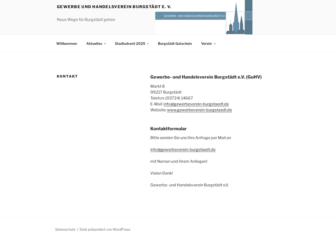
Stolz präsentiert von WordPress (104, 229)
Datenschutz (65, 229)
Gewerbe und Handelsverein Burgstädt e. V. (114, 6)
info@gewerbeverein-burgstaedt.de (196, 104)
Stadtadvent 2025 (130, 43)
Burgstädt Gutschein (175, 43)
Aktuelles (94, 43)
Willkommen (66, 43)
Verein (206, 43)
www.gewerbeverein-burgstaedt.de (199, 110)
